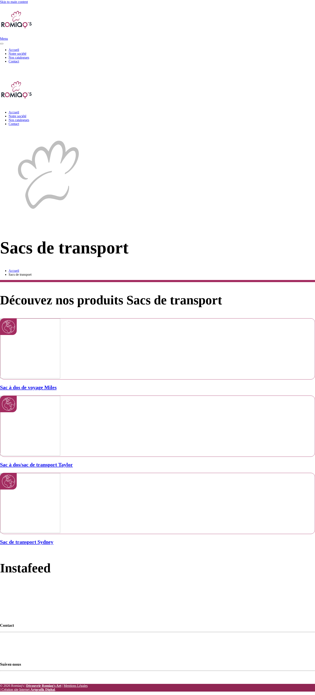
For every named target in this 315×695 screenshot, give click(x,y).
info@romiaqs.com (71, 68)
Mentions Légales (76, 686)
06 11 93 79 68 (96, 68)
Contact (14, 61)
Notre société (17, 53)
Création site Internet (28, 689)
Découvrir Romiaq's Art (43, 686)
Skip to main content (14, 2)
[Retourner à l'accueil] (16, 35)
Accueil (14, 50)
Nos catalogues (19, 57)
